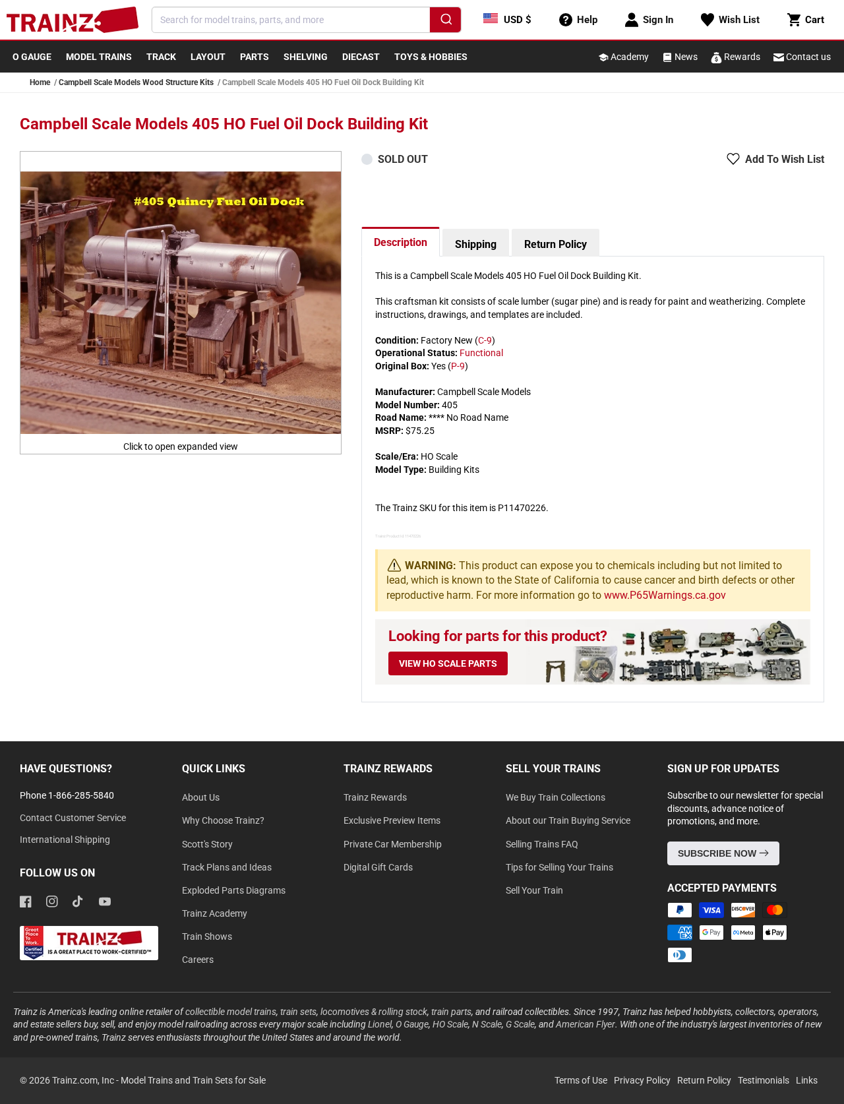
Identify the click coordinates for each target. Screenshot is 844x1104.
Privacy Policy (642, 1080)
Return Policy (555, 244)
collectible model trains (230, 1011)
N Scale (487, 1024)
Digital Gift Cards (378, 867)
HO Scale (450, 1024)
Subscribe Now (718, 853)
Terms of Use (581, 1080)
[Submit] (445, 21)
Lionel (380, 1024)
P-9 (458, 366)
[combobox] (307, 20)
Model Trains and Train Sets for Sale (193, 1080)
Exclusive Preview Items (392, 820)
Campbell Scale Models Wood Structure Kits (136, 82)
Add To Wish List (784, 159)
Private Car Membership (393, 844)
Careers (198, 959)
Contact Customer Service (73, 818)
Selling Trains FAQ (542, 844)
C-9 (485, 340)
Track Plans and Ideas (227, 867)
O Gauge (412, 1024)
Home (40, 82)
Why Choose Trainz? (223, 820)
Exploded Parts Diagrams (234, 890)
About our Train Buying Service (568, 820)
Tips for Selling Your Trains (559, 867)
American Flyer (585, 1024)
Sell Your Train (534, 890)
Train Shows (207, 936)
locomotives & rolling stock (373, 1011)
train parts (451, 1011)
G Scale (520, 1024)
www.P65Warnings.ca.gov (665, 595)
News (685, 56)
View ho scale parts (448, 663)
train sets (298, 1011)
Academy (629, 56)
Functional (481, 353)
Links (807, 1080)
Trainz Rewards (375, 797)
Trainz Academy (214, 913)
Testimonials (763, 1080)
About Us (201, 797)
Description (400, 242)
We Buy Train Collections (555, 797)
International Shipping (65, 839)
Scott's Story (207, 844)
